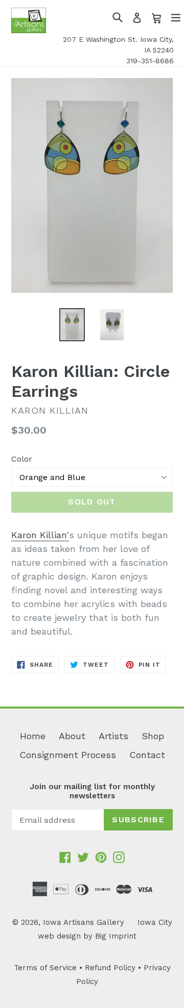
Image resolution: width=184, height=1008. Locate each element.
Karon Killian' (40, 535)
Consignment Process (67, 754)
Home (32, 735)
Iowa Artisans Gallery (83, 922)
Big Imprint (115, 936)
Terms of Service (45, 967)
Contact (147, 754)
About (72, 735)
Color (21, 459)
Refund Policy (110, 967)
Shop (153, 735)
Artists (113, 735)
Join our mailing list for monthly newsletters (92, 791)
